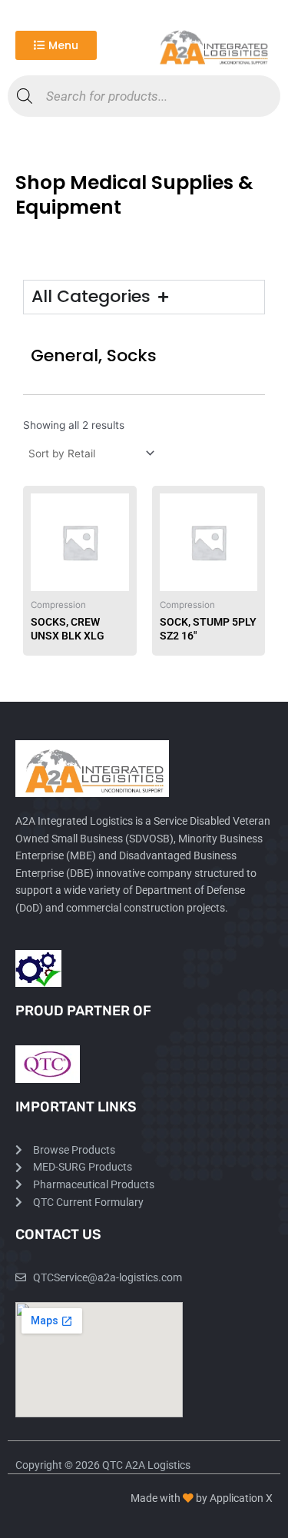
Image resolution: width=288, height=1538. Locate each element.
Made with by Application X (202, 1498)
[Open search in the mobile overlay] (144, 96)
